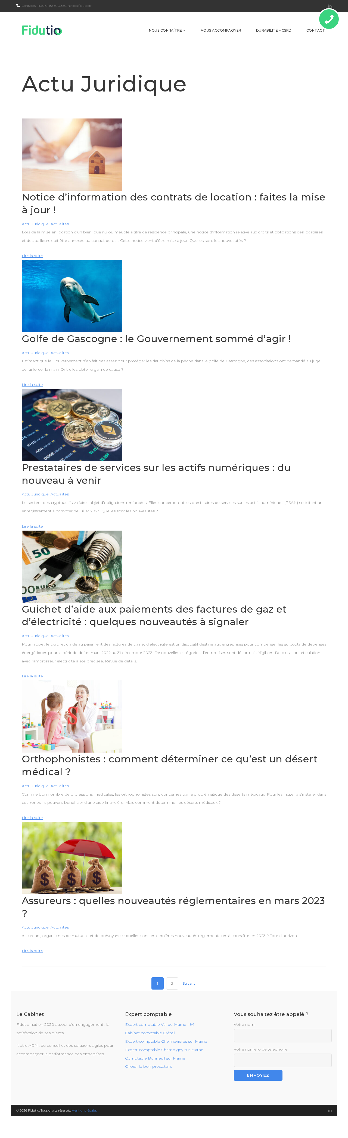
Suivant (189, 983)
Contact (315, 30)
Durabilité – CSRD (274, 30)
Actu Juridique (35, 223)
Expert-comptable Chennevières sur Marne (166, 1041)
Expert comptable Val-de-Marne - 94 (159, 1024)
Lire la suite (32, 255)
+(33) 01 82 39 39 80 (51, 6)
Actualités (60, 223)
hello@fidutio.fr (80, 6)
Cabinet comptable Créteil (150, 1032)
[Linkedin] (330, 6)
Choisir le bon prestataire (148, 1066)
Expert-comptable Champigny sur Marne (164, 1049)
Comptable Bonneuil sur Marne (155, 1058)
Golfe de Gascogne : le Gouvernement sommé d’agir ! (156, 339)
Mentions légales (84, 1110)
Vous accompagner (221, 30)
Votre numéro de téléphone (261, 1049)
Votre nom (244, 1024)
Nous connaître (165, 30)
